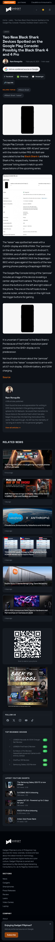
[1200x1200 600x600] (27, 707)
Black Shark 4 (32, 156)
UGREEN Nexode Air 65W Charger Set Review (26, 740)
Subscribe (11, 935)
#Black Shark (23, 90)
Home (5, 20)
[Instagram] (20, 720)
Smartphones (8, 886)
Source (6, 377)
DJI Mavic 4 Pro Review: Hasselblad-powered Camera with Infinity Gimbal (27, 753)
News (5, 879)
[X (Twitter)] (13, 720)
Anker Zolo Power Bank (26, 819)
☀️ (43, 10)
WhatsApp (22, 76)
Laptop (6, 906)
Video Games (8, 902)
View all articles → (13, 427)
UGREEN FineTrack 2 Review (24, 746)
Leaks (11, 20)
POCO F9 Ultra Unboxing (27, 810)
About (5, 918)
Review (6, 894)
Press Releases (9, 890)
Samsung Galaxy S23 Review (24, 764)
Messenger (38, 76)
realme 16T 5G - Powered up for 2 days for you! (33, 801)
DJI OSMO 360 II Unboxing (27, 792)
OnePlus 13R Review (21, 760)
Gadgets (6, 882)
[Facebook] (7, 720)
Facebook (8, 76)
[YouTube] (26, 720)
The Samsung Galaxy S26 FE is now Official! (31, 783)
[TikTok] (32, 720)
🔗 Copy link (8, 82)
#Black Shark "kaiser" (13, 95)
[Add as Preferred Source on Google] (21, 69)
